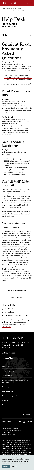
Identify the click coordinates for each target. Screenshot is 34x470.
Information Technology (17, 8)
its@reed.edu (6, 326)
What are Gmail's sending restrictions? (18, 77)
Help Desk (4, 11)
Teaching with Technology (17, 290)
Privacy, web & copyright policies (12, 430)
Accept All (6, 466)
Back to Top (25, 414)
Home (3, 8)
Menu (4, 35)
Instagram (24, 422)
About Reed (6, 366)
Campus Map (7, 358)
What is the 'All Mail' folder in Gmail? (17, 80)
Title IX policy (6, 432)
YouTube (20, 422)
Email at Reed (12, 11)
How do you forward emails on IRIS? (17, 75)
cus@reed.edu (9, 312)
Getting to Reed (8, 353)
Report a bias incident (8, 435)
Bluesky (31, 422)
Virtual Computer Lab (17, 297)
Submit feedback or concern (10, 428)
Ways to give (6, 387)
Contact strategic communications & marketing (15, 381)
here (12, 216)
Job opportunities (8, 371)
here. (8, 154)
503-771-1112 (6, 347)
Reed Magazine (7, 391)
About (8, 8)
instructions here (10, 278)
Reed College (9, 3)
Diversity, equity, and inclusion (12, 396)
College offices (7, 375)
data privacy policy (24, 463)
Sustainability (6, 400)
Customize (14, 466)
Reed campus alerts (9, 405)
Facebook (28, 422)
